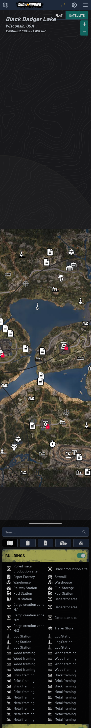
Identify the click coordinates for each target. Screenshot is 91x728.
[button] (64, 345)
